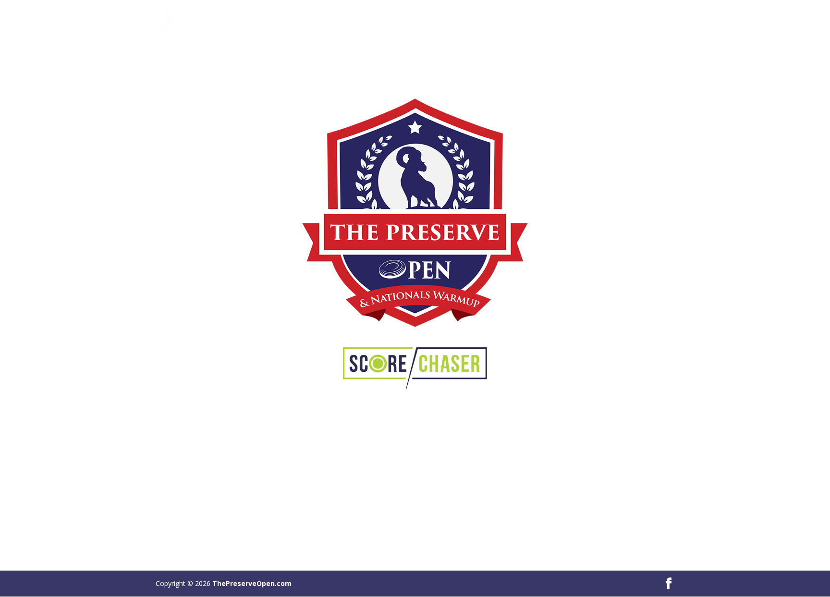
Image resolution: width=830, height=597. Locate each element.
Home (542, 20)
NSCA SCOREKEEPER (641, 20)
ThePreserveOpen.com (252, 583)
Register (580, 20)
